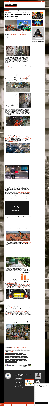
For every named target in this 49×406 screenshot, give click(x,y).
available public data (9, 66)
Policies (14, 8)
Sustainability (18, 360)
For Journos (38, 8)
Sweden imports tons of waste (25, 195)
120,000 (27, 76)
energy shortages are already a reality (20, 311)
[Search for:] (40, 10)
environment (7, 356)
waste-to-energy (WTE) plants (13, 141)
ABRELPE (24, 78)
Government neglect (24, 356)
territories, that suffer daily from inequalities (15, 220)
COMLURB (29, 36)
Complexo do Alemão (22, 38)
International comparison (20, 357)
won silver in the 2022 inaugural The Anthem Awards (38, 40)
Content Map (29, 8)
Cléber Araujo (7, 18)
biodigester (20, 353)
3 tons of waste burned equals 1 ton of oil (24, 192)
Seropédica (23, 224)
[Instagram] (41, 1)
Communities (10, 8)
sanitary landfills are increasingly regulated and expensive (18, 199)
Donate (43, 8)
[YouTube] (44, 1)
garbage (19, 356)
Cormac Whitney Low (15, 18)
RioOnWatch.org (20, 377)
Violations (19, 8)
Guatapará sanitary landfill (27, 242)
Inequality (13, 357)
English (5, 1)
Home (5, 8)
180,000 (26, 77)
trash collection (23, 360)
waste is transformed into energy (19, 225)
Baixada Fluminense (9, 225)
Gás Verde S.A (27, 223)
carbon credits (18, 284)
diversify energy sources (8, 313)
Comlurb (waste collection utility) (10, 354)
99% (25, 154)
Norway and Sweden (16, 136)
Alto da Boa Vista (9, 353)
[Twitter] (43, 1)
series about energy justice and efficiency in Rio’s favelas (18, 34)
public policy (17, 65)
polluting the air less (25, 284)
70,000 (29, 75)
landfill (26, 357)
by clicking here (11, 351)
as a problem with (12, 42)
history (6, 357)
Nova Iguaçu (28, 224)
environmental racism (13, 356)
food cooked (13, 254)
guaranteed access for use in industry (21, 286)
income (10, 357)
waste (5, 41)
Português (9, 1)
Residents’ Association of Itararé (9, 38)
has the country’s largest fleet (11, 283)
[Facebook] (40, 1)
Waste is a (10, 200)
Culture (24, 354)
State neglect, (13, 307)
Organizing (24, 8)
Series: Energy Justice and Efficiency (10, 360)
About (34, 8)
